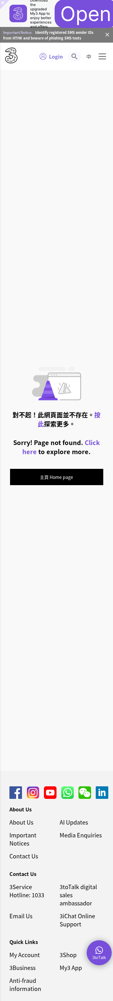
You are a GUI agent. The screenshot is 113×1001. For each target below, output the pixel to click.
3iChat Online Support (77, 920)
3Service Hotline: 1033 (26, 891)
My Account (24, 955)
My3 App (71, 967)
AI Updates (74, 822)
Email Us (20, 916)
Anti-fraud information (25, 984)
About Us (21, 822)
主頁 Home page (56, 477)
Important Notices (22, 839)
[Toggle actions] (99, 952)
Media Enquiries (81, 835)
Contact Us (23, 856)
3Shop (68, 955)
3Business (22, 967)
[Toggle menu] (102, 56)
